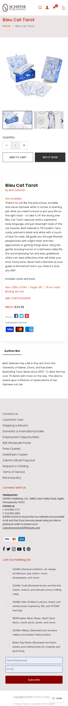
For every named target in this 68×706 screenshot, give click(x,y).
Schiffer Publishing (43, 697)
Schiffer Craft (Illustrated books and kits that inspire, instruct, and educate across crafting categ (37, 589)
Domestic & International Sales (23, 431)
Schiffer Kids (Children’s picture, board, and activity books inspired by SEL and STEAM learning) (37, 606)
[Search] (40, 7)
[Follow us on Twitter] (21, 316)
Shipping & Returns (15, 425)
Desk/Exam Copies (15, 454)
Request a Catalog (15, 466)
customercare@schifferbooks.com (21, 527)
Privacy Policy (21, 703)
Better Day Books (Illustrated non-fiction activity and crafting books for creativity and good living (36, 646)
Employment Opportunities (21, 437)
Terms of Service (14, 472)
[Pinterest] (29, 549)
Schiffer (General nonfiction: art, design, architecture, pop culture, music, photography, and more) (34, 573)
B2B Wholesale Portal (17, 443)
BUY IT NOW (50, 157)
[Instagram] (14, 549)
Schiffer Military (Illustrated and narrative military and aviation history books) (35, 632)
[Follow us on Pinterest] (27, 316)
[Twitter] (8, 549)
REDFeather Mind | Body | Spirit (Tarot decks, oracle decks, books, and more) (34, 620)
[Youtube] (19, 549)
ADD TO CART (18, 157)
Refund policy (12, 477)
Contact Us (10, 414)
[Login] (47, 7)
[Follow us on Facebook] (16, 316)
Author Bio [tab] (12, 351)
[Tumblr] (24, 549)
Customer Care (13, 419)
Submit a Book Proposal (19, 460)
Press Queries (12, 448)
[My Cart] (54, 7)
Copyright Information (42, 703)
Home (6, 26)
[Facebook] (4, 549)
